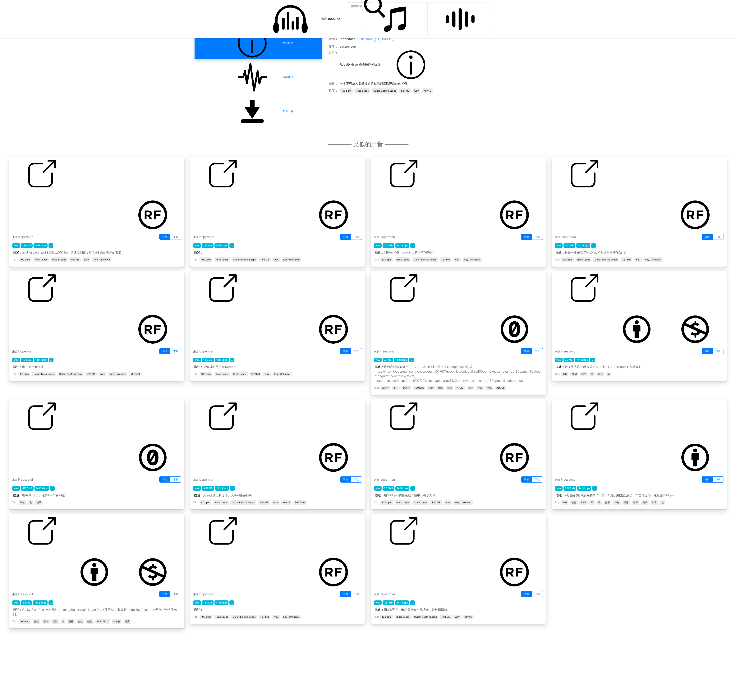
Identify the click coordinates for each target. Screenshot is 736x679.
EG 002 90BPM (23, 310)
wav (416, 90)
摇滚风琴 (18, 196)
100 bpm (346, 90)
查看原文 (386, 39)
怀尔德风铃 (381, 310)
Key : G (427, 90)
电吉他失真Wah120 (568, 310)
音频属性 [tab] (287, 77)
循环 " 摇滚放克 (565, 438)
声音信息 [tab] (287, 42)
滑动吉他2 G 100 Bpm (389, 553)
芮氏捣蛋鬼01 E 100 (207, 196)
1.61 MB (405, 90)
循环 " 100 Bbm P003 (27, 438)
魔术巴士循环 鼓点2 (206, 310)
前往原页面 (367, 39)
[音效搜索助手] (460, 19)
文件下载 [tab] (287, 111)
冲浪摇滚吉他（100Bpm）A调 (33, 553)
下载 (175, 236)
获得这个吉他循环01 (569, 196)
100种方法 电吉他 (205, 438)
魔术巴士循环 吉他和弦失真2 (393, 196)
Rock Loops (362, 90)
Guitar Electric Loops (384, 90)
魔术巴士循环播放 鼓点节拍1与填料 (398, 438)
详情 (165, 236)
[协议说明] (411, 65)
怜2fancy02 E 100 (206, 553)
